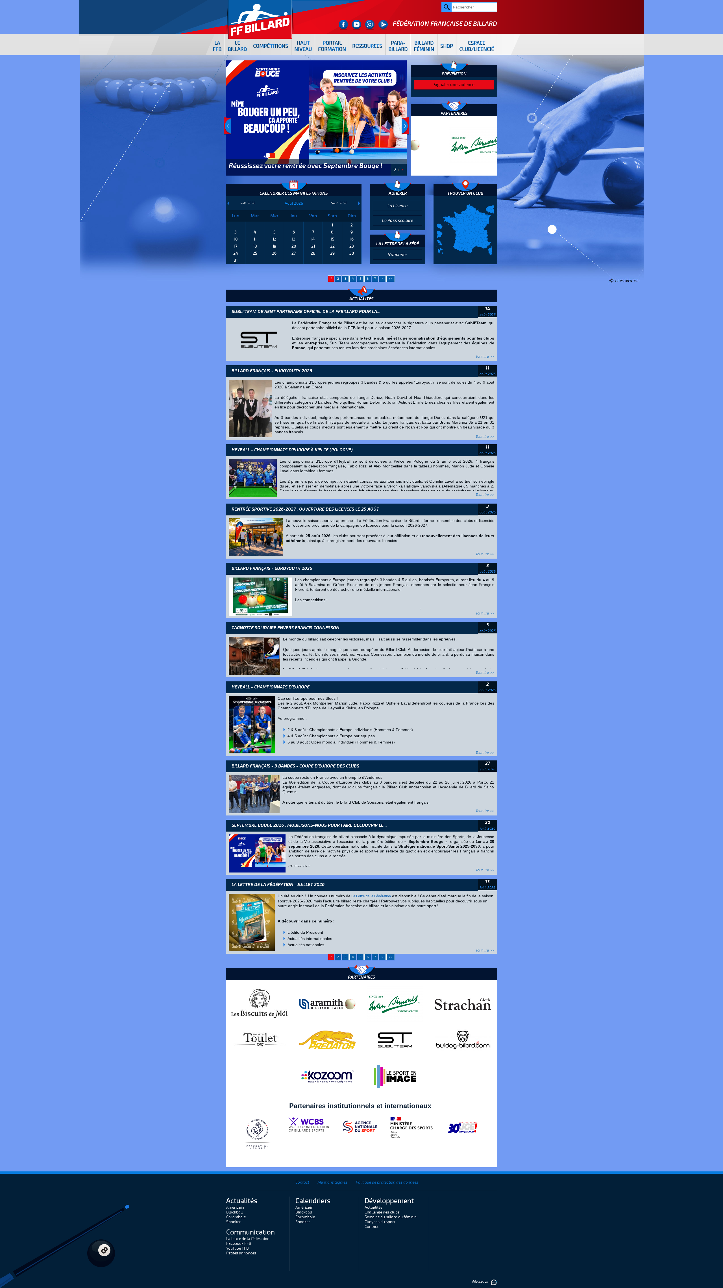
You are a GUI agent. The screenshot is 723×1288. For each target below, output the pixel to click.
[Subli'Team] (395, 1040)
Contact (302, 1182)
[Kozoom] (327, 1076)
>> (390, 279)
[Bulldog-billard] (463, 1040)
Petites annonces (241, 1253)
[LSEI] (395, 1076)
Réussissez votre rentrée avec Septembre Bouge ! (305, 165)
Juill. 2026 (247, 203)
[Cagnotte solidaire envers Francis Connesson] (254, 656)
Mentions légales (332, 1182)
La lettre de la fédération (247, 1238)
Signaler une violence (454, 84)
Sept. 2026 (339, 203)
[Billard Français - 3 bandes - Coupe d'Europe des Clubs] (254, 794)
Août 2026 (294, 203)
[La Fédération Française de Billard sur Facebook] (343, 25)
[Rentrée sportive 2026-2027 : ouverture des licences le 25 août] (256, 537)
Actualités (373, 1207)
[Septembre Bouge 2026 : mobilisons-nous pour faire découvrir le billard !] (257, 853)
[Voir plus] (316, 118)
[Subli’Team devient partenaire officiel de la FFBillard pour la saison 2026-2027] (259, 340)
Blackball (234, 1212)
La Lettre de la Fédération (370, 896)
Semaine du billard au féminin (391, 1217)
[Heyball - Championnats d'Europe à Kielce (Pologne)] (253, 478)
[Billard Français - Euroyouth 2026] (250, 408)
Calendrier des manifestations (294, 193)
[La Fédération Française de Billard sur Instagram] (369, 25)
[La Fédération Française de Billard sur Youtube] (356, 25)
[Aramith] (327, 1004)
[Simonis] (454, 145)
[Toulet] (259, 1040)
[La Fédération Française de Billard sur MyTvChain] (383, 25)
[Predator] (327, 1040)
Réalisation (480, 1281)
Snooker (233, 1221)
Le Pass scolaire (397, 220)
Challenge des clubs (382, 1212)
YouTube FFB (237, 1248)
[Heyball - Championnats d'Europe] (252, 725)
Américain (235, 1207)
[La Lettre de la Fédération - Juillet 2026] (252, 922)
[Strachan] (463, 1004)
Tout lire (482, 356)
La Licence (397, 205)
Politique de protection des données (387, 1182)
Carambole (236, 1217)
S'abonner (397, 254)
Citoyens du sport (380, 1221)
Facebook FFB (238, 1243)
